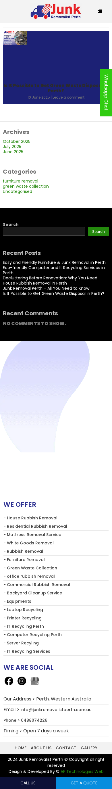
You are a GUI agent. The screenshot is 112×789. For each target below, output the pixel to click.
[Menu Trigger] (100, 11)
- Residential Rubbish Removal (35, 526)
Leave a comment (68, 97)
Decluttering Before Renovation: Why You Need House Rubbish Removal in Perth (50, 280)
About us (41, 748)
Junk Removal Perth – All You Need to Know (46, 288)
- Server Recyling (21, 643)
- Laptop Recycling (23, 610)
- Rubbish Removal (23, 551)
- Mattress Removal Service (32, 534)
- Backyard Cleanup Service (32, 593)
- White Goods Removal (28, 543)
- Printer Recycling (22, 618)
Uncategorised (17, 191)
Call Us (28, 783)
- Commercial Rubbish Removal (36, 585)
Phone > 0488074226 (25, 720)
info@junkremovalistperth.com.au (56, 710)
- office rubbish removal (29, 576)
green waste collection (26, 186)
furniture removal (20, 181)
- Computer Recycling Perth (32, 635)
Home (20, 748)
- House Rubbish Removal (30, 518)
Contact (66, 748)
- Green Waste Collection (30, 568)
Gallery (89, 748)
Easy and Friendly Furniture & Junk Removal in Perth (54, 262)
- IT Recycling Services (26, 651)
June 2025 (13, 152)
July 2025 (12, 146)
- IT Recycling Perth (23, 626)
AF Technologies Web (82, 771)
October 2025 (16, 141)
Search (11, 224)
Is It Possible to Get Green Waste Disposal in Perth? (56, 88)
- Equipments (17, 601)
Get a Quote (84, 783)
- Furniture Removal (24, 560)
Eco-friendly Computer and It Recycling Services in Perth (54, 270)
